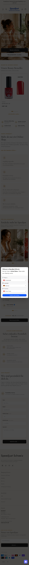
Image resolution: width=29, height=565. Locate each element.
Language (6, 283)
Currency (6, 288)
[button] (14, 280)
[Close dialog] (27, 268)
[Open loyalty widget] (26, 562)
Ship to (5, 277)
